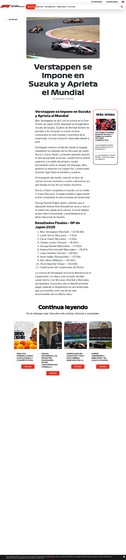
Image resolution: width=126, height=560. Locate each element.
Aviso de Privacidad (50, 558)
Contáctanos (112, 2)
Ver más (27, 367)
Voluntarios (96, 2)
